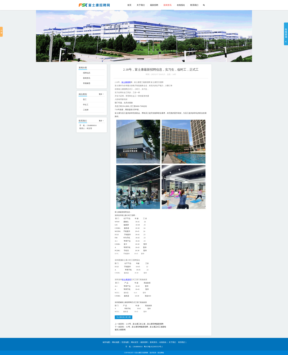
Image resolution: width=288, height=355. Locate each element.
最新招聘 (154, 5)
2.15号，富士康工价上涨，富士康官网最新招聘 (144, 324)
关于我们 (141, 5)
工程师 (85, 110)
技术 (151, 353)
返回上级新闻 (120, 330)
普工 (85, 99)
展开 (286, 35)
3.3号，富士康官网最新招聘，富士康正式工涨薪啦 (146, 327)
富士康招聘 (126, 82)
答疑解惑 (86, 83)
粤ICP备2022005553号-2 (153, 347)
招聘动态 (86, 73)
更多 (100, 94)
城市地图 (106, 342)
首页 (129, 5)
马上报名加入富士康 (123, 317)
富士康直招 (126, 279)
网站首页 (134, 342)
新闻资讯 (167, 5)
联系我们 (194, 5)
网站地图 (115, 342)
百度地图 (125, 342)
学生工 (85, 105)
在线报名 (181, 5)
